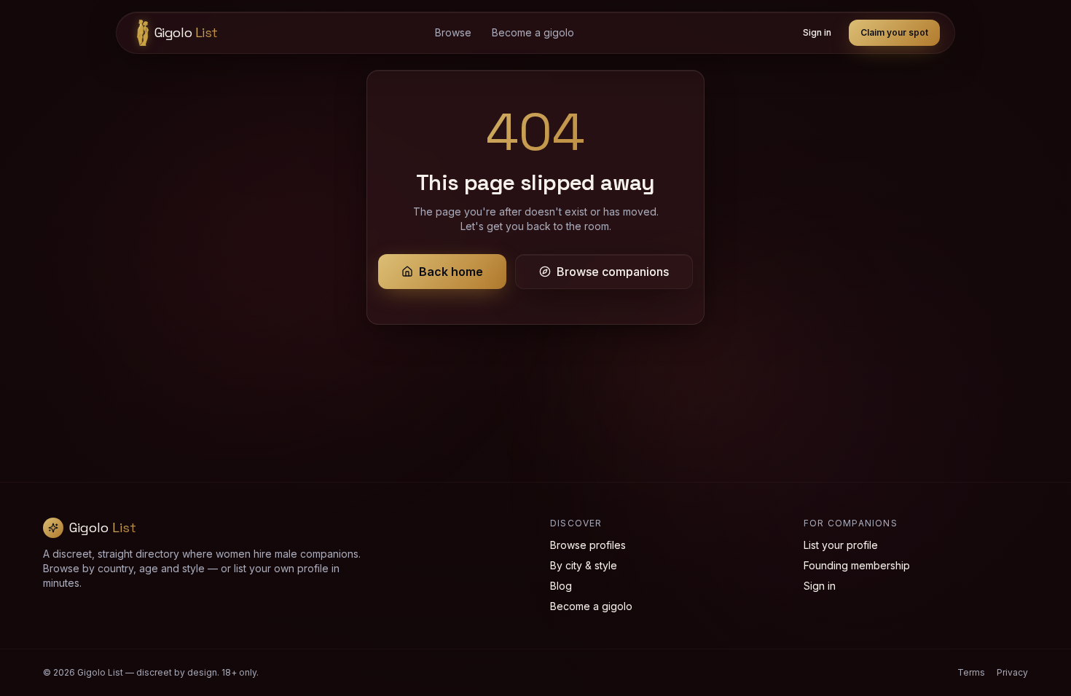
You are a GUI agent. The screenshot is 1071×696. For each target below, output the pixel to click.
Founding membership (857, 565)
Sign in (817, 32)
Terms (971, 672)
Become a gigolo (533, 32)
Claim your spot (894, 32)
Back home (451, 271)
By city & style (583, 565)
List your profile (841, 545)
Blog (561, 586)
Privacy (1012, 672)
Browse (453, 32)
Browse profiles (588, 545)
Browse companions (613, 271)
